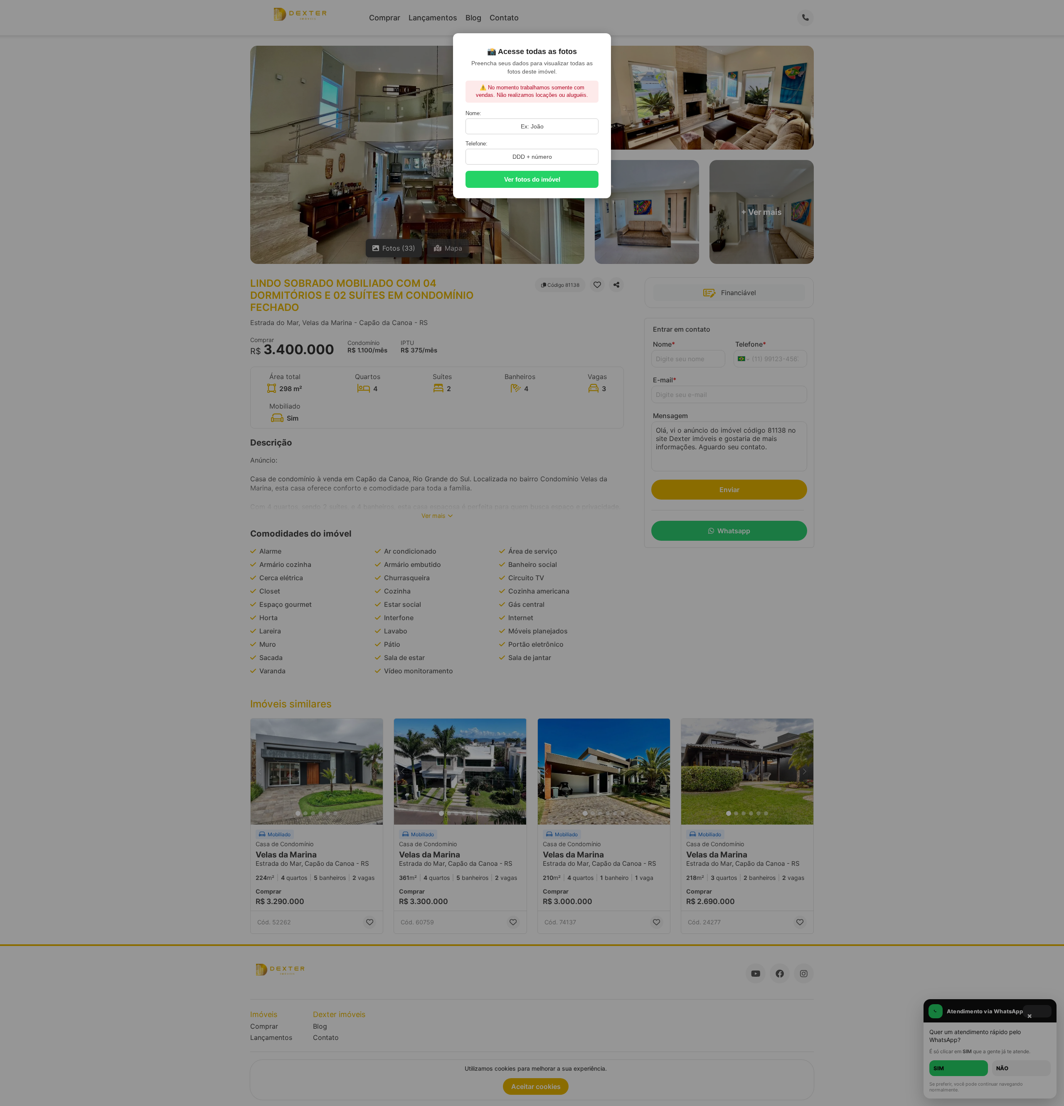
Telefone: (477, 143)
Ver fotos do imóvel (532, 179)
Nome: (473, 113)
